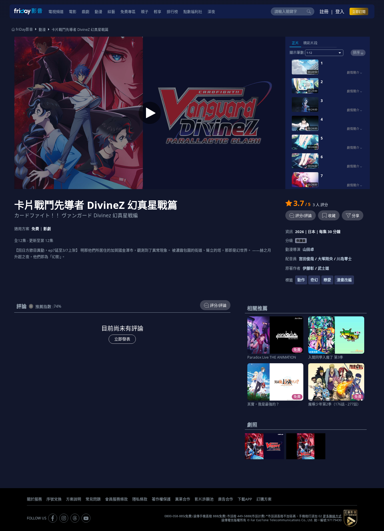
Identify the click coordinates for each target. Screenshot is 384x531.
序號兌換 (54, 499)
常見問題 (93, 499)
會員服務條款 (116, 499)
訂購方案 (264, 499)
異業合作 (182, 499)
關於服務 (34, 499)
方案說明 (73, 499)
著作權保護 (161, 499)
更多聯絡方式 (332, 516)
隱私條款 (139, 499)
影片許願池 (204, 499)
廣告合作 (225, 499)
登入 (339, 11)
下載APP (245, 499)
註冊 (324, 11)
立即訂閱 (359, 11)
